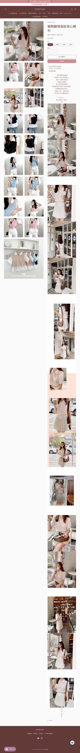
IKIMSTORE (37, 749)
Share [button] (50, 720)
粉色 (64, 44)
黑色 (70, 44)
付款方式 (35, 733)
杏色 (50, 44)
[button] (5, 9)
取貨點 (41, 733)
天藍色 (57, 44)
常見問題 (29, 733)
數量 (49, 48)
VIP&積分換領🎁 (48, 733)
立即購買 (61, 61)
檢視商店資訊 (52, 71)
